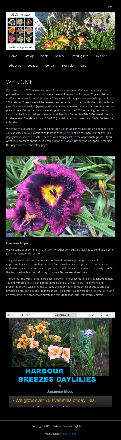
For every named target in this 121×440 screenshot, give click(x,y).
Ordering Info (79, 56)
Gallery (59, 56)
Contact (50, 65)
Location (33, 65)
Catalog (29, 56)
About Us (15, 65)
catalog (67, 133)
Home (13, 56)
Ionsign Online (67, 433)
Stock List (68, 65)
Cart (83, 65)
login (109, 6)
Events (44, 56)
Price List (101, 56)
